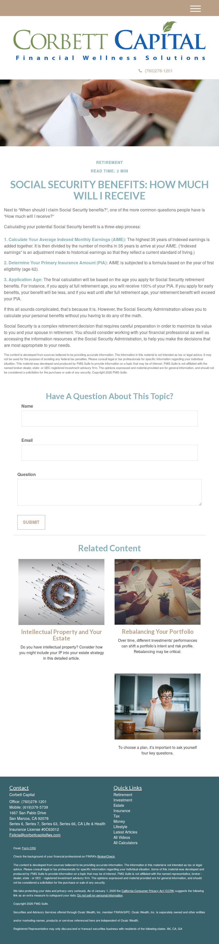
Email (27, 440)
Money (119, 821)
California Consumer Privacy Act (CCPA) (148, 890)
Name (27, 406)
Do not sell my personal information (100, 895)
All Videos (122, 837)
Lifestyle (120, 826)
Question (26, 474)
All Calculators (126, 842)
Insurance (122, 810)
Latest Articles (125, 832)
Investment (123, 800)
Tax (117, 816)
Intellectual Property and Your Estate (61, 635)
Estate (119, 805)
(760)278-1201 (159, 71)
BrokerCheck (106, 856)
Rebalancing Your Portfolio (158, 631)
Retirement (123, 794)
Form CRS (29, 848)
